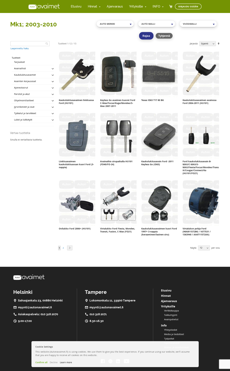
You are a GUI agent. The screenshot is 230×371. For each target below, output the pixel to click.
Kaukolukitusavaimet (25, 74)
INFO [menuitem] (156, 6)
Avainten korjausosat (25, 81)
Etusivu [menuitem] (76, 6)
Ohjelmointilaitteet (24, 100)
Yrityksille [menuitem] (136, 6)
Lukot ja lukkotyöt (23, 119)
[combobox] (115, 24)
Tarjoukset (19, 61)
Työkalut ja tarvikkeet (25, 113)
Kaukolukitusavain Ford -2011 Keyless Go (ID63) (157, 163)
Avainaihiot (20, 68)
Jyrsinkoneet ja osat (24, 106)
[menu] (117, 6)
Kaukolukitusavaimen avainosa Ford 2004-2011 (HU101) (199, 102)
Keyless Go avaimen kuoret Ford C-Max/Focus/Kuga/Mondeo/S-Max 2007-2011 (117, 103)
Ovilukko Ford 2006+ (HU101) (75, 228)
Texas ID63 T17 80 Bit (152, 100)
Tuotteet (16, 57)
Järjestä (194, 43)
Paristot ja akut (22, 94)
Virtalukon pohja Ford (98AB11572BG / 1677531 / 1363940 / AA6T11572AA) (197, 231)
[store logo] (44, 6)
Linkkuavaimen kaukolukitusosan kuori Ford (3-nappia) (76, 164)
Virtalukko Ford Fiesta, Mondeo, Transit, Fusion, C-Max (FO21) (117, 230)
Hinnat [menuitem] (92, 6)
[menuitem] (99, 6)
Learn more (66, 362)
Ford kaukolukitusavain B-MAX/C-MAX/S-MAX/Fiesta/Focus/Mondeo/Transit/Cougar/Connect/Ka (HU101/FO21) (201, 167)
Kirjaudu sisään (188, 6)
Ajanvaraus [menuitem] (115, 6)
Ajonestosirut (21, 87)
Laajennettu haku (19, 48)
